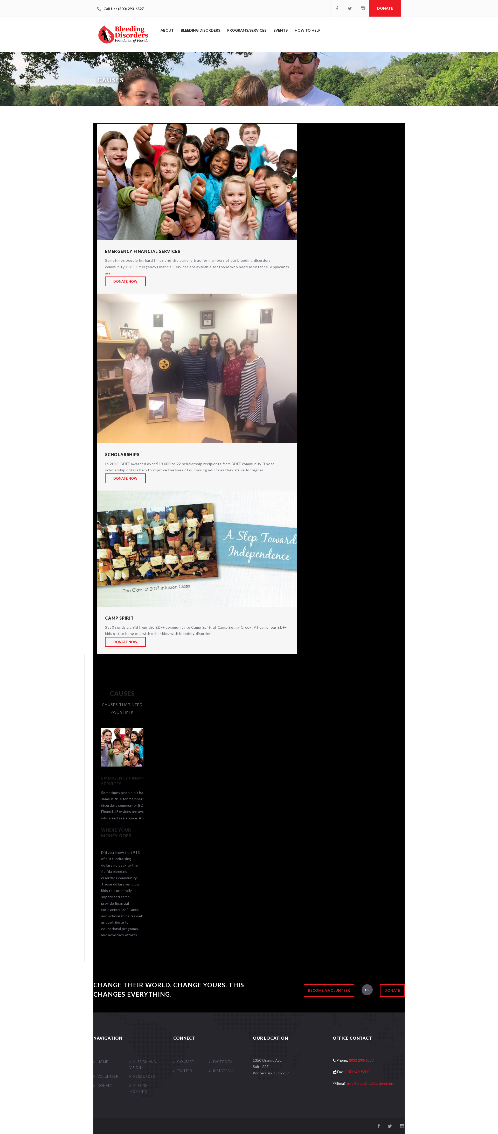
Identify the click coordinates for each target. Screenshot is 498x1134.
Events (280, 30)
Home (103, 1062)
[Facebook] (336, 8)
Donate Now (125, 281)
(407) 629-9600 (356, 1071)
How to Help (308, 30)
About (167, 30)
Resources (144, 1076)
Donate (385, 8)
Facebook (223, 1062)
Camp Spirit (119, 617)
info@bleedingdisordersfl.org (371, 1083)
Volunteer (108, 1076)
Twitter (184, 1071)
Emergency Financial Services (142, 251)
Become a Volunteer (329, 990)
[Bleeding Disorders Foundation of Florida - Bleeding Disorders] (123, 34)
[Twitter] (349, 8)
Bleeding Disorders (200, 30)
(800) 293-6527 (361, 1060)
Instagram (223, 1071)
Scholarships (122, 454)
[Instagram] (362, 8)
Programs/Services (246, 30)
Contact (185, 1062)
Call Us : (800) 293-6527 (123, 8)
